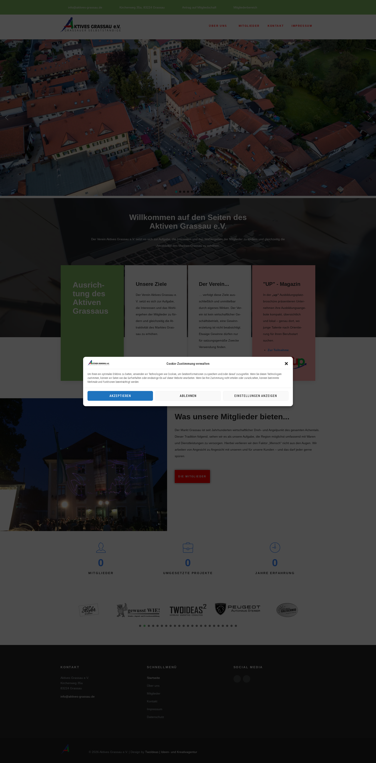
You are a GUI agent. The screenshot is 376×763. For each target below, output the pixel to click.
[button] (286, 363)
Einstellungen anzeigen (255, 396)
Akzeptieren (120, 396)
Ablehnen (188, 396)
